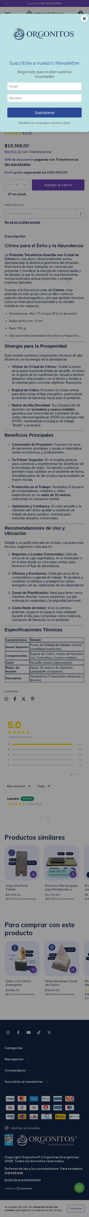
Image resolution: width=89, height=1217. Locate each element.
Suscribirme (44, 112)
